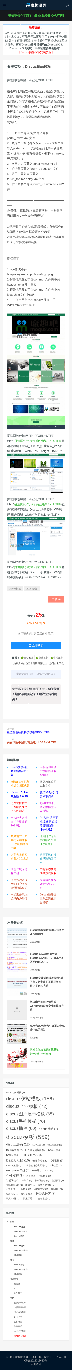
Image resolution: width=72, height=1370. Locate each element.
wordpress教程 (36, 1018)
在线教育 (58, 1180)
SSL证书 (18, 1293)
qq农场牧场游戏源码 (35, 1165)
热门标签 (18, 1322)
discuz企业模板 (27, 1106)
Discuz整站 (19, 1236)
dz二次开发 (54, 1145)
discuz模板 (15, 588)
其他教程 (34, 1038)
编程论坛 (12, 1194)
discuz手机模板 (25, 1121)
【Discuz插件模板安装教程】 (36, 52)
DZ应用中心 (33, 1155)
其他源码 (18, 1255)
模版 (12, 1222)
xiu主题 (37, 1170)
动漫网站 (12, 1180)
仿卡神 (31, 1176)
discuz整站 (48, 1128)
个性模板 (15, 1175)
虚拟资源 (27, 1194)
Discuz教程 (35, 942)
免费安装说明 (20, 1303)
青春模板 (44, 1198)
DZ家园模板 (13, 1155)
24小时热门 (19, 1317)
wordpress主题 (17, 1170)
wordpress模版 (21, 1231)
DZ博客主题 (14, 1150)
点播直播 (12, 1189)
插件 (12, 1241)
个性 (49, 1170)
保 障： (16, 657)
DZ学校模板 (55, 1150)
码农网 (26, 1189)
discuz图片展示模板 (30, 1113)
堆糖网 (30, 1185)
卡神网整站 (42, 1180)
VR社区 (56, 1165)
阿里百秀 (29, 1198)
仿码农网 (45, 1176)
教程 (12, 1260)
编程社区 (57, 1189)
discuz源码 (18, 1144)
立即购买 (36, 645)
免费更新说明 (20, 1307)
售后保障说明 (20, 1312)
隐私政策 (18, 1326)
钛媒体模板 (13, 1198)
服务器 (17, 1284)
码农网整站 (41, 1189)
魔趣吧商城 (21, 1357)
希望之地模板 (46, 1185)
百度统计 (36, 1364)
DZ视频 (57, 1160)
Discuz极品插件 (37, 1061)
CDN (16, 1288)
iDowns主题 (13, 1165)
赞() (56, 599)
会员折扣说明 (20, 1331)
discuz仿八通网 (15, 1092)
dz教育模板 (40, 1160)
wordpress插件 (21, 1250)
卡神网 (27, 1180)
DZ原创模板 (35, 1150)
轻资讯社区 (45, 1193)
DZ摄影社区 (18, 1160)
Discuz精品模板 (38, 66)
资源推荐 (14, 1279)
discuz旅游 (32, 588)
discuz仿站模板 (30, 1098)
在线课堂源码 (14, 1185)
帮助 (12, 1298)
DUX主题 (38, 1145)
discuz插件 (21, 1128)
